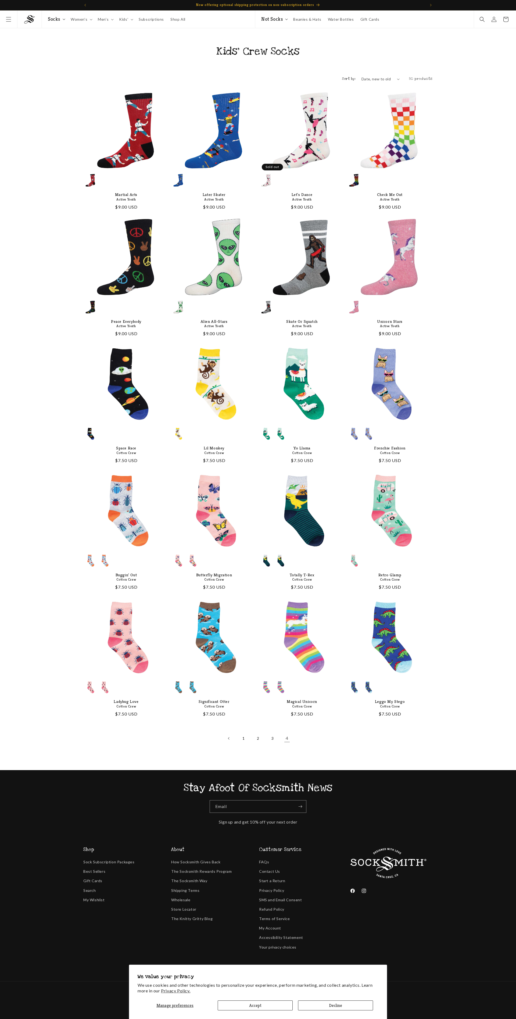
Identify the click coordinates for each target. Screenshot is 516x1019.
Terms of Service (274, 918)
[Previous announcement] (85, 5)
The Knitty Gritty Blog (192, 918)
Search (89, 890)
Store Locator (183, 909)
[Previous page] (229, 738)
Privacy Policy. (175, 990)
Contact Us (269, 871)
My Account (270, 928)
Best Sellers (94, 871)
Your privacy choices (277, 947)
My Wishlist (94, 900)
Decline (335, 1005)
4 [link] (287, 738)
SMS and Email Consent (280, 900)
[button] (9, 19)
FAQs (264, 862)
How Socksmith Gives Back (195, 862)
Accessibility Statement (281, 937)
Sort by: (349, 78)
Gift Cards (92, 880)
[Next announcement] (431, 5)
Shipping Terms (185, 890)
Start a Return (272, 880)
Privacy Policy (271, 890)
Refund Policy (271, 909)
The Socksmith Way (189, 880)
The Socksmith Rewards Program (201, 871)
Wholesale (180, 900)
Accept (255, 1005)
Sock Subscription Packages (109, 862)
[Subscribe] (300, 806)
